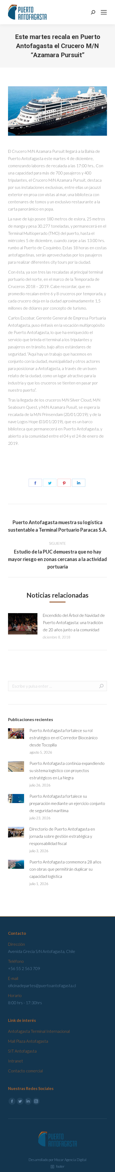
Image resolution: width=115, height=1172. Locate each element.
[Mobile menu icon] (104, 12)
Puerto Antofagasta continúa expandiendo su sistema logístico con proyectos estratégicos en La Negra (67, 770)
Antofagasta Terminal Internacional (39, 1031)
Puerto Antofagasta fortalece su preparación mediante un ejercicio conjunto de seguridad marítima (67, 803)
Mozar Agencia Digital (70, 1160)
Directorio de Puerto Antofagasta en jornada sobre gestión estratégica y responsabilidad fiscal (62, 836)
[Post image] (22, 623)
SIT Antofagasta (22, 1051)
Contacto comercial (25, 1070)
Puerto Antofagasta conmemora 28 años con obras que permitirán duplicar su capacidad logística (65, 869)
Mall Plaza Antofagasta (28, 1041)
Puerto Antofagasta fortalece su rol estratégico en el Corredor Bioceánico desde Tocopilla (63, 737)
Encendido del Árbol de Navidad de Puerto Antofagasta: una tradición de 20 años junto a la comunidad (74, 622)
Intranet (15, 1060)
